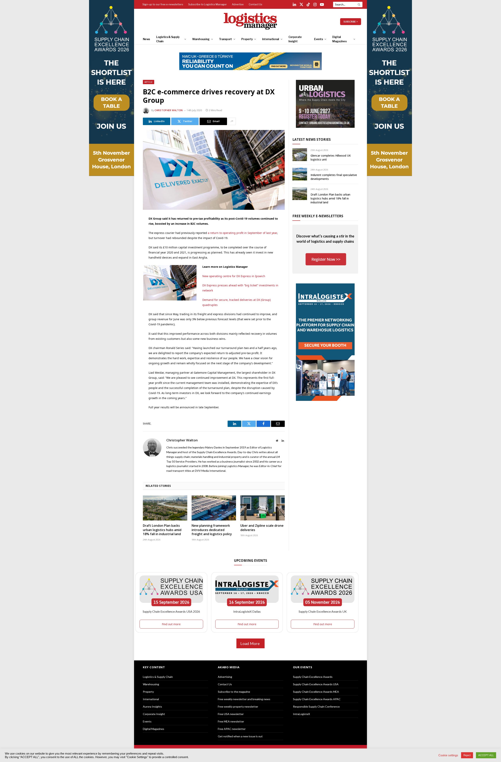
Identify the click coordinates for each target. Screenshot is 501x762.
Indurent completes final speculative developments (334, 177)
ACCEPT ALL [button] (486, 755)
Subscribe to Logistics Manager (207, 4)
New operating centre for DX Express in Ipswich (233, 276)
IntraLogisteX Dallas (247, 611)
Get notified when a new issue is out (240, 736)
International (270, 39)
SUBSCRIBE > (350, 21)
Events (318, 39)
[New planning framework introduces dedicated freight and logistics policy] (214, 507)
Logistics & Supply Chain (167, 39)
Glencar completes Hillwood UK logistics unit (331, 157)
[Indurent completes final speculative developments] (299, 174)
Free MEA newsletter (231, 721)
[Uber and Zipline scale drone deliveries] (262, 507)
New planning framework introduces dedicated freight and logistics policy (212, 530)
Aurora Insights (152, 706)
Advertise (238, 4)
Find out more (171, 624)
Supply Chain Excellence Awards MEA (316, 691)
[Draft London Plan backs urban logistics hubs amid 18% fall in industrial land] (165, 507)
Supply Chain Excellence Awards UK (323, 611)
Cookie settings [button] (448, 755)
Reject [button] (467, 755)
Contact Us (255, 4)
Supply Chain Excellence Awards (312, 676)
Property (247, 39)
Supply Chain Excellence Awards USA (316, 684)
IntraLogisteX (301, 714)
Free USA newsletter (231, 714)
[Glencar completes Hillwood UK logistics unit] (299, 154)
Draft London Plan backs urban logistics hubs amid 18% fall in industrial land (162, 530)
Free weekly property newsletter (238, 706)
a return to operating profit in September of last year (242, 233)
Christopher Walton (169, 110)
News (146, 39)
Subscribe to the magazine (234, 691)
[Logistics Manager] (251, 21)
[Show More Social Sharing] (232, 121)
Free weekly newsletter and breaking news (244, 699)
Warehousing (200, 39)
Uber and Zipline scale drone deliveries (262, 528)
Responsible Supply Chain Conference (316, 706)
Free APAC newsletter (232, 728)
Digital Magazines (339, 39)
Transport (225, 39)
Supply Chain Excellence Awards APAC (317, 699)
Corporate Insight (295, 39)
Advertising (225, 676)
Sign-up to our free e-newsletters (162, 4)
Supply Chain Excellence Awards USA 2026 (171, 611)
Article (148, 82)
